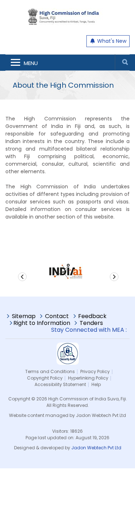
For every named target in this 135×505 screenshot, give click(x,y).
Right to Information (41, 324)
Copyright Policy (45, 378)
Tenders (91, 324)
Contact (57, 317)
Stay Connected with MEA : (90, 330)
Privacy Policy (95, 371)
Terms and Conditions (50, 371)
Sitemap (24, 317)
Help (96, 384)
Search (125, 62)
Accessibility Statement (60, 384)
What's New (111, 41)
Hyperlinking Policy (88, 378)
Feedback (92, 317)
